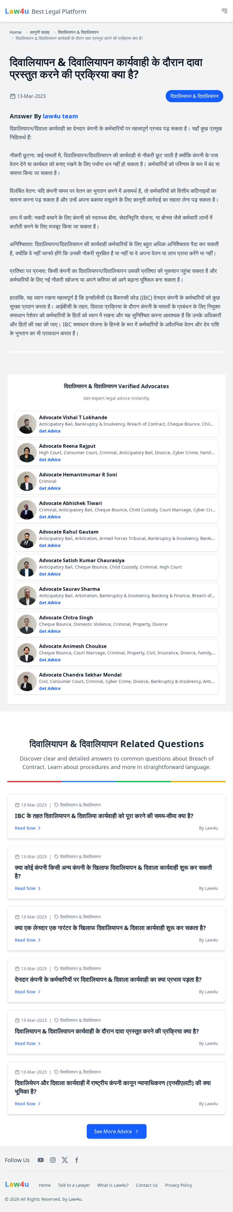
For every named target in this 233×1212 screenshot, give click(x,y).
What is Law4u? (113, 1185)
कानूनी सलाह (39, 32)
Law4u (75, 1199)
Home (16, 32)
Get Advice (50, 431)
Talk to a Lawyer (74, 1185)
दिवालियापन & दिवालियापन (78, 32)
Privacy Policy (178, 1185)
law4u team (60, 116)
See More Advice (113, 1131)
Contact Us (147, 1185)
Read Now (25, 828)
